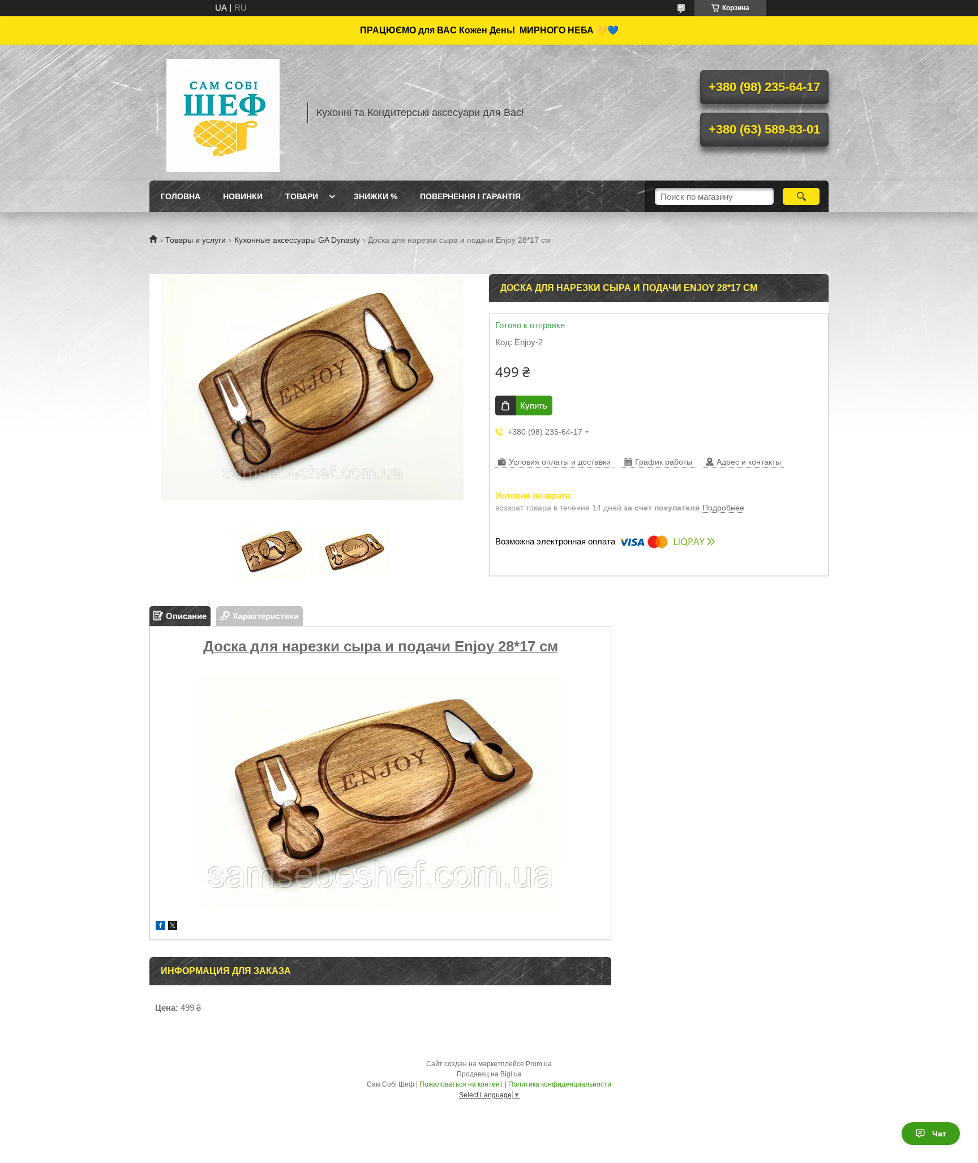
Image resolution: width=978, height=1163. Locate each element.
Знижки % (375, 196)
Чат (939, 1133)
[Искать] (801, 196)
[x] (172, 927)
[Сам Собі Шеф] (223, 112)
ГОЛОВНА (180, 196)
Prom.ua (539, 1064)
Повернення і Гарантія (470, 196)
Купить (533, 405)
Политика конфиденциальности (559, 1084)
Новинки (243, 196)
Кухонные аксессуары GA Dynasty (297, 239)
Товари (301, 196)
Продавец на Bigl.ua (489, 1074)
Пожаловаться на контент (461, 1084)
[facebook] (160, 927)
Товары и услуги (195, 239)
